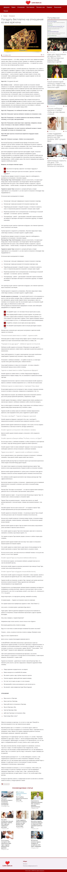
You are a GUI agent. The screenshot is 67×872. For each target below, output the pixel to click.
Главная (5, 16)
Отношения (21, 7)
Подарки (49, 7)
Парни (13, 7)
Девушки (6, 7)
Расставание (30, 7)
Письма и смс (40, 7)
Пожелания (57, 7)
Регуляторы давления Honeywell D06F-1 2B (56, 26)
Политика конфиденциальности (30, 865)
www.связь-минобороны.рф (53, 31)
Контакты (25, 863)
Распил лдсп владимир (52, 21)
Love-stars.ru (36, 3)
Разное (6, 11)
